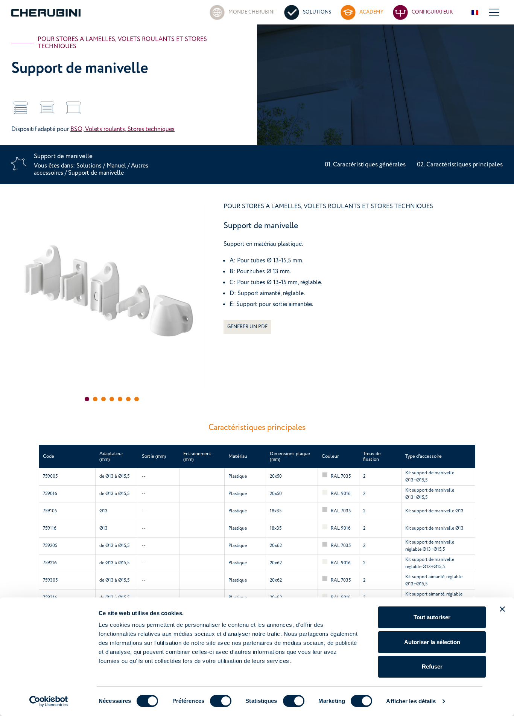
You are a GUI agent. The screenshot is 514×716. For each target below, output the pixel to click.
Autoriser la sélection (432, 642)
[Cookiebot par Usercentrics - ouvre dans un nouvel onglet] (49, 701)
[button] (87, 399)
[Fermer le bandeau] (502, 609)
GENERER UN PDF (247, 326)
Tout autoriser (432, 617)
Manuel (116, 165)
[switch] (220, 701)
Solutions (89, 165)
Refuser (432, 666)
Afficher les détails (411, 701)
